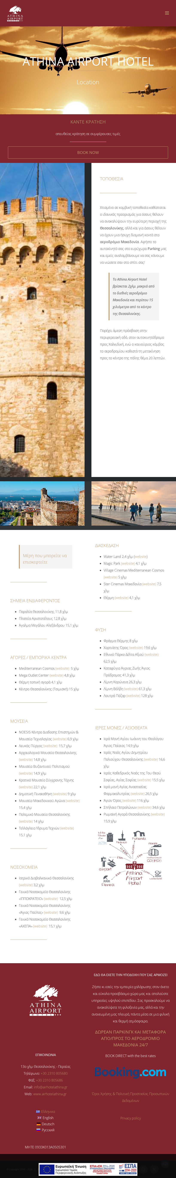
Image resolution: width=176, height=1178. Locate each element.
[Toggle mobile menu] (167, 13)
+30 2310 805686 (49, 1080)
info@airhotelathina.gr (50, 1087)
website (141, 556)
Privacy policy (130, 1118)
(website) (62, 668)
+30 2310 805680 (54, 1073)
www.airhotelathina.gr (50, 1094)
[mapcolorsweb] (130, 829)
